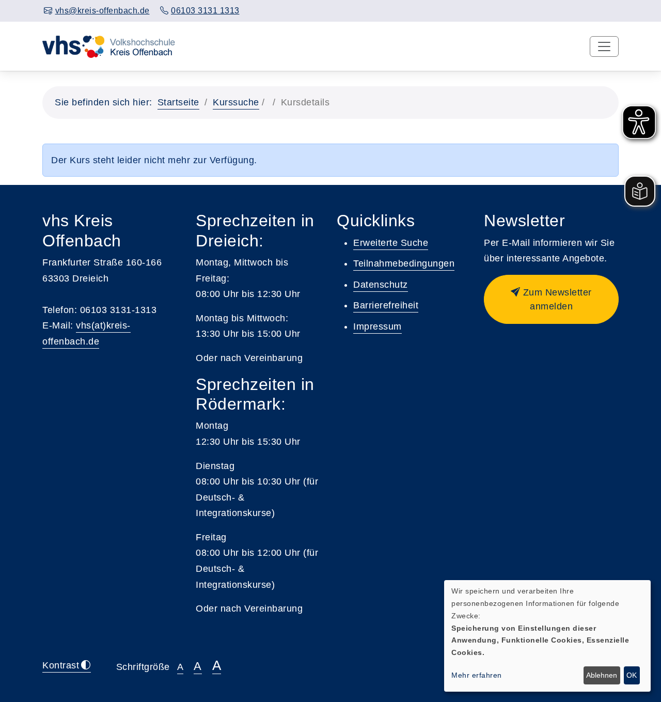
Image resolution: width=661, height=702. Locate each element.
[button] (551, 299)
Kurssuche (236, 102)
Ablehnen (601, 675)
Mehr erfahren (476, 675)
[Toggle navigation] (604, 46)
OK (631, 675)
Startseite (178, 102)
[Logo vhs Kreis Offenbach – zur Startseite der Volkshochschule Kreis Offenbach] (108, 46)
